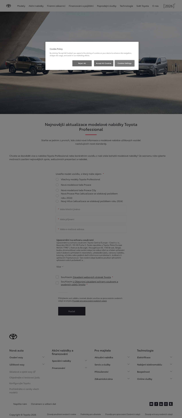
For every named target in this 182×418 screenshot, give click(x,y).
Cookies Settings (124, 63)
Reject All (82, 63)
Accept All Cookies (103, 63)
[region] (92, 56)
